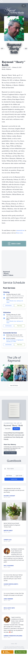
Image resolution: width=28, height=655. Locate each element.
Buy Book (16, 428)
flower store (19, 233)
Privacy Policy (10, 648)
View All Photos (14, 385)
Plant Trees (19, 305)
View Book (7, 428)
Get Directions (8, 305)
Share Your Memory (10, 452)
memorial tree (21, 230)
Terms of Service (18, 648)
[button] (14, 511)
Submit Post (14, 479)
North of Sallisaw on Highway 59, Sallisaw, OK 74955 (14, 340)
